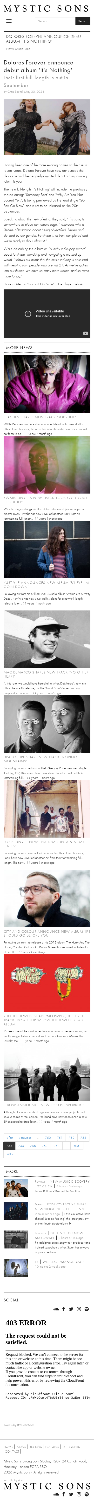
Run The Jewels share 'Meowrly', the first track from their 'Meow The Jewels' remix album (44, 1020)
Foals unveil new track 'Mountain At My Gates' (44, 844)
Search (82, 21)
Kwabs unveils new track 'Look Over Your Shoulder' (45, 499)
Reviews (35, 1446)
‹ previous (25, 1137)
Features (52, 1446)
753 (83, 1137)
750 (48, 1137)
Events (74, 1446)
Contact (12, 1451)
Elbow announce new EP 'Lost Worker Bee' (46, 1105)
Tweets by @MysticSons (19, 1425)
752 (71, 1137)
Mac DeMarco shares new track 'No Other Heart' (46, 674)
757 (45, 1146)
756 (33, 1146)
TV (64, 1446)
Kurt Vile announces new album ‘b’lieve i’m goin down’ (46, 584)
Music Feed (22, 48)
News (10, 48)
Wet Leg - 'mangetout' (63, 1261)
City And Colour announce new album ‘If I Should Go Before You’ (47, 933)
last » (10, 1154)
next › (77, 1146)
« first (10, 1137)
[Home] (46, 8)
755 (21, 1146)
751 (60, 1137)
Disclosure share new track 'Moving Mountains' (40, 759)
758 (57, 1146)
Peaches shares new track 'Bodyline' (40, 417)
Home (8, 1446)
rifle (20, 1480)
